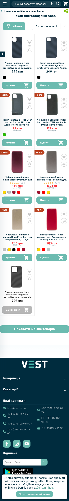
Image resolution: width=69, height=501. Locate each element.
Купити (10, 85)
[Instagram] (17, 444)
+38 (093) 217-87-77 (19, 423)
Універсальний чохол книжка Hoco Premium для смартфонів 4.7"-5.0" (17, 180)
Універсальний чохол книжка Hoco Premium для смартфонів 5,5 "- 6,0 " (51, 180)
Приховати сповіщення (34, 494)
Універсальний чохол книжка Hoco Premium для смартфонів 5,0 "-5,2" (51, 237)
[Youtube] (26, 444)
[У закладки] (29, 43)
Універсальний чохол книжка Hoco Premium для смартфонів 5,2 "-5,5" (17, 237)
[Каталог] (5, 4)
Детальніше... (45, 487)
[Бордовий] (14, 192)
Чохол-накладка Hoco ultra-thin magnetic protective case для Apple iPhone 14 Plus (51, 67)
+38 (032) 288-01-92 (52, 410)
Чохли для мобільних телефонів (24, 11)
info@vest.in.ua (16, 408)
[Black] (4, 77)
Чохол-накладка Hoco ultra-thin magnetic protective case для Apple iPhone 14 (17, 67)
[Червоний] (18, 192)
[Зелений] (4, 134)
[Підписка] (44, 462)
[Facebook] (7, 444)
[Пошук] (56, 4)
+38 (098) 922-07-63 (18, 431)
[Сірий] (9, 192)
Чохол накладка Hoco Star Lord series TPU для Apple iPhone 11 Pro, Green (51, 122)
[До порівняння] (29, 49)
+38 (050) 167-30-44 (18, 415)
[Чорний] (14, 249)
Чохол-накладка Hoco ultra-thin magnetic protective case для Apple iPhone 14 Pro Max (17, 296)
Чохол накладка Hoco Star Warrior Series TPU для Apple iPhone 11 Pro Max (17, 122)
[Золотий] (4, 192)
